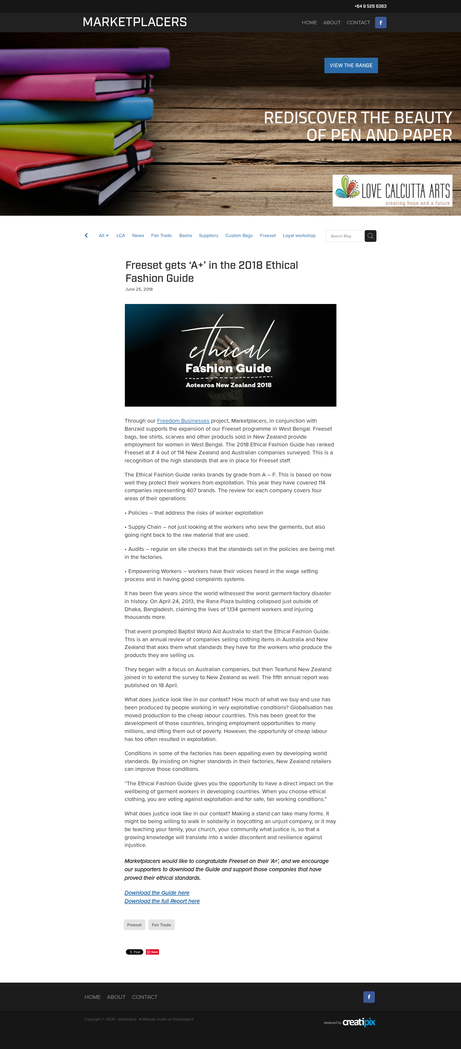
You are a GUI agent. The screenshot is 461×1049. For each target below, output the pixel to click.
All (102, 235)
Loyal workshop (299, 235)
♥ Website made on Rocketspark (166, 1019)
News (138, 235)
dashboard (127, 1019)
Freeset (268, 235)
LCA (121, 235)
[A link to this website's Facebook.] (381, 22)
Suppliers (208, 235)
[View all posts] (86, 236)
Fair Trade (161, 235)
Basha (185, 235)
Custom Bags (239, 235)
